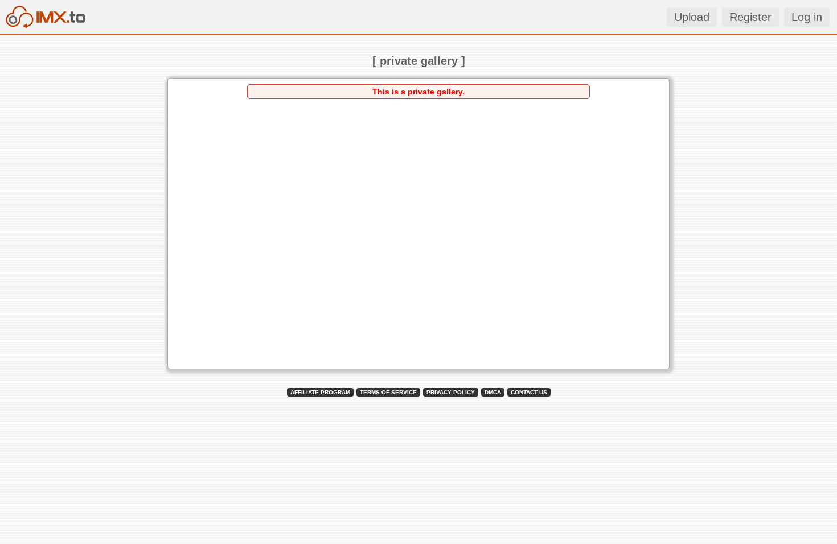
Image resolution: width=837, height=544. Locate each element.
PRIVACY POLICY (450, 392)
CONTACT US (529, 392)
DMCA (493, 392)
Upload (691, 17)
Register (750, 17)
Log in (806, 17)
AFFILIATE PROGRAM (320, 392)
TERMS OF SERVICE (388, 392)
